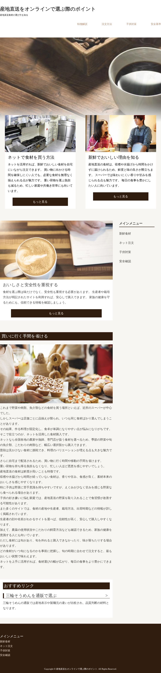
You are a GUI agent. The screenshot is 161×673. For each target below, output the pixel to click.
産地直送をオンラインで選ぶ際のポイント (48, 9)
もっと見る (40, 201)
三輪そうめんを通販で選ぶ (31, 595)
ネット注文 (126, 242)
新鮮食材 (125, 233)
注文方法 (107, 24)
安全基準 (156, 24)
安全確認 (125, 261)
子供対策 (131, 24)
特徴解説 (82, 24)
